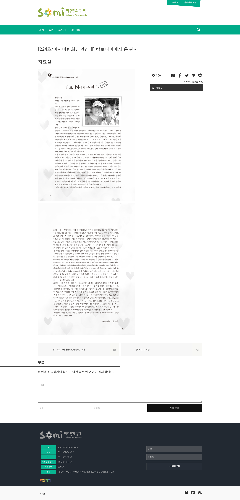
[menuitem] (41, 29)
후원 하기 (45, 480)
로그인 (42, 493)
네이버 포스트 (186, 492)
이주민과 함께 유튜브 (192, 492)
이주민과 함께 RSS (199, 492)
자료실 (159, 87)
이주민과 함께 (62, 12)
